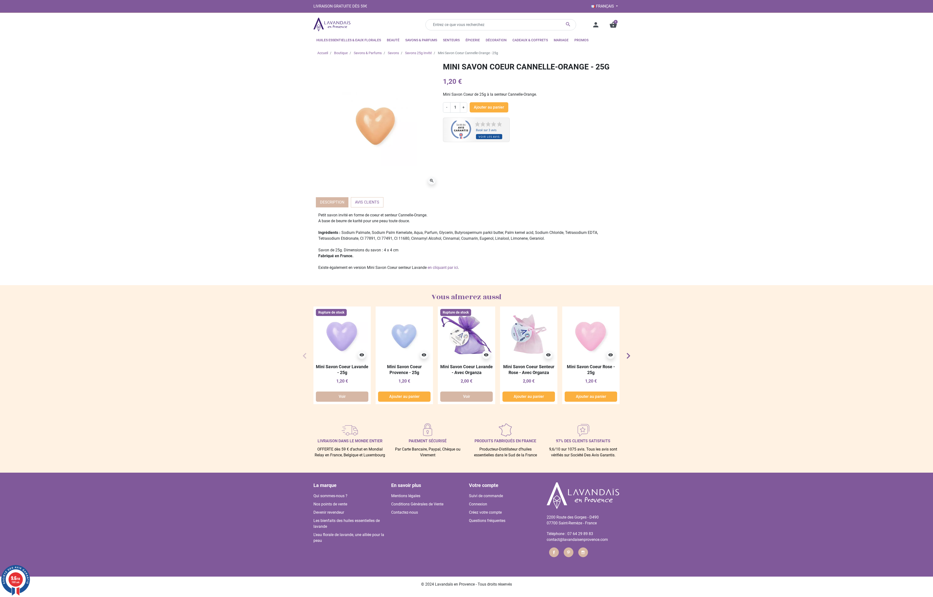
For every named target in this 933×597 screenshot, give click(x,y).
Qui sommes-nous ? (330, 496)
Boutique (341, 53)
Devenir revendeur (328, 512)
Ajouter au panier (489, 107)
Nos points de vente (330, 504)
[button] (613, 24)
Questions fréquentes (487, 520)
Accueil (322, 53)
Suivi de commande (486, 496)
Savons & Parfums (368, 53)
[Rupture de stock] (342, 335)
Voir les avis (489, 136)
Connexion (478, 504)
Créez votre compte (485, 512)
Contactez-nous (404, 512)
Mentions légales (405, 496)
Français (605, 6)
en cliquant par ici (443, 267)
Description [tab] (332, 202)
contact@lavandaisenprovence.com (577, 539)
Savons (393, 53)
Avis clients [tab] (367, 202)
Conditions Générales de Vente (417, 504)
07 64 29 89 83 (580, 533)
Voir (342, 396)
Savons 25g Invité (418, 53)
